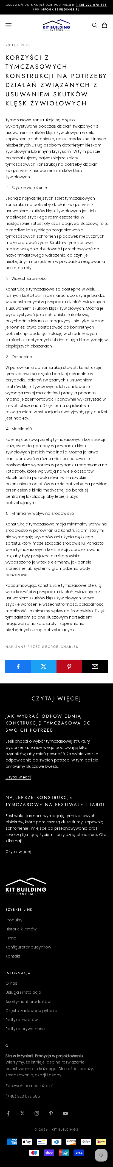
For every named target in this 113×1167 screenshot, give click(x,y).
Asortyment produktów (27, 1001)
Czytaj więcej (18, 777)
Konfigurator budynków (28, 947)
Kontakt (12, 956)
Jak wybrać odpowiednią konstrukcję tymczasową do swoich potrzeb (48, 723)
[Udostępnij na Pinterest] (69, 666)
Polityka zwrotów (21, 1019)
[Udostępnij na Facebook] (18, 666)
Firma (10, 938)
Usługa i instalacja (23, 992)
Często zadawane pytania (31, 1010)
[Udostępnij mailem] (95, 666)
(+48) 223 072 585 (22, 1096)
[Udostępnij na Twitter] (43, 666)
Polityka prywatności (25, 1028)
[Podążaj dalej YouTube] (65, 1113)
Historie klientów (20, 929)
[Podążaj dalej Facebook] (8, 1113)
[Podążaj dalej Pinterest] (51, 1113)
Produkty (13, 920)
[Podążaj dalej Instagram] (36, 1113)
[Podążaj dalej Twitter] (22, 1113)
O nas (11, 983)
